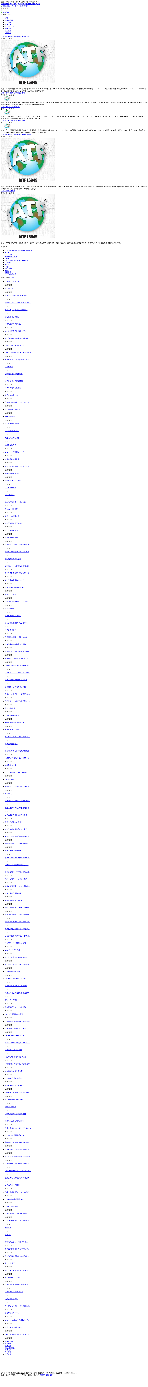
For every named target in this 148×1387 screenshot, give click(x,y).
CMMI (7, 258)
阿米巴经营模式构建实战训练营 (16, 680)
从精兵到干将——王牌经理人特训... (17, 673)
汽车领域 (8, 22)
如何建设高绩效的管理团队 (14, 722)
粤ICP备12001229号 (47, 1375)
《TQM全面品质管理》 (13, 971)
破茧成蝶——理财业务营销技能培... (17, 544)
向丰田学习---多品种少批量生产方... (17, 359)
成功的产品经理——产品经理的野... (17, 914)
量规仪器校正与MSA (12, 1313)
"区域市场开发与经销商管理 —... (16, 1035)
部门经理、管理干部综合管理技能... (17, 737)
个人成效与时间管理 (12, 509)
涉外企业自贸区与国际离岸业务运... (17, 858)
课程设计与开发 (10, 594)
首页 (6, 18)
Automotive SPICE (11, 257)
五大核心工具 (9, 252)
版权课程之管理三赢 (12, 281)
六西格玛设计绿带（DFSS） (15, 409)
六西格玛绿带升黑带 (12, 424)
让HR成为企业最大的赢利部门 (15, 1135)
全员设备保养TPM (11, 395)
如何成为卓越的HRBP (12, 1185)
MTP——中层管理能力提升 (14, 452)
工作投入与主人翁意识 (13, 480)
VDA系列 (8, 255)
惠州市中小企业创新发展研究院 (29, 4)
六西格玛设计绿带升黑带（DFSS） (17, 402)
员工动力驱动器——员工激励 (15, 502)
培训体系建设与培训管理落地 (15, 644)
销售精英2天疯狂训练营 (13, 1078)
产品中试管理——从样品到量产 (16, 879)
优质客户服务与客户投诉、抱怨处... (17, 936)
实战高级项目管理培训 (13, 616)
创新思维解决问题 (11, 537)
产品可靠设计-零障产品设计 (15, 345)
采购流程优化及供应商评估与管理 (17, 836)
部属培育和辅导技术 (12, 459)
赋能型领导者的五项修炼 (14, 523)
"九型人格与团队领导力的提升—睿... (18, 758)
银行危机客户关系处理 (13, 559)
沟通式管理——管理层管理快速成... (17, 1149)
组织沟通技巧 (9, 495)
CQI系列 (8, 262)
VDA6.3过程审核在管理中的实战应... (18, 1320)
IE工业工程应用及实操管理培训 (16, 957)
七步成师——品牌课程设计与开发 (17, 786)
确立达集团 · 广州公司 (9, 4)
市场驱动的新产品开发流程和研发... (17, 922)
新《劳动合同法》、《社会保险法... (17, 1220)
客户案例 (8, 31)
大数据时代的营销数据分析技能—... (17, 1043)
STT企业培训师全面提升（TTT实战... (18, 1156)
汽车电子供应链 (10, 274)
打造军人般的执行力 (12, 715)
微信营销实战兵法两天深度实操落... (17, 1092)
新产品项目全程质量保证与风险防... (17, 338)
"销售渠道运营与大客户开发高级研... (18, 1064)
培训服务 (8, 28)
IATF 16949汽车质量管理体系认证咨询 (18, 250)
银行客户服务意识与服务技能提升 (17, 552)
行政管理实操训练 (11, 1206)
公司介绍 (8, 33)
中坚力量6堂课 (10, 708)
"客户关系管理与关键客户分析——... (18, 1057)
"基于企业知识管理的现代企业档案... (18, 665)
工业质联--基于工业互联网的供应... (17, 295)
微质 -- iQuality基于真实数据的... (16, 310)
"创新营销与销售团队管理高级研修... (18, 1021)
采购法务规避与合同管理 (14, 822)
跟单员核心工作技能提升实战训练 (17, 651)
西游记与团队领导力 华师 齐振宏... (17, 1249)
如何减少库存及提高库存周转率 (16, 815)
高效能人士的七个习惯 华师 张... (16, 1242)
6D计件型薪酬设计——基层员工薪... (18, 1171)
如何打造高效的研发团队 (14, 900)
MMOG (7, 270)
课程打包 (8, 1228)
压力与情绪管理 (10, 488)
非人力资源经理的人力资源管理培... (17, 466)
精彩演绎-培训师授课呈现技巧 (15, 587)
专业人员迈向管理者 (12, 438)
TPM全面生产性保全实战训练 (15, 979)
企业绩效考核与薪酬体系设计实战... (17, 1164)
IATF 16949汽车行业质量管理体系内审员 (15, 36)
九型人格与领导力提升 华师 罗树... (17, 1270)
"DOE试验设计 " (11, 779)
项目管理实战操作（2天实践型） (16, 623)
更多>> (11, 278)
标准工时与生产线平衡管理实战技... (17, 993)
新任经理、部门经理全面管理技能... (17, 694)
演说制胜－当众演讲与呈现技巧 (16, 687)
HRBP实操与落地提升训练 (14, 1199)
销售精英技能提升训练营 (14, 1071)
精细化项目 (9, 20)
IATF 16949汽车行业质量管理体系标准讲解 (16, 134)
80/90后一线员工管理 (12, 950)
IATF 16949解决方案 (8, 191)
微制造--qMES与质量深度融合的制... (18, 303)
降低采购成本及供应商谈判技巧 (16, 829)
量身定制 (8, 1235)
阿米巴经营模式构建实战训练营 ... (17, 1256)
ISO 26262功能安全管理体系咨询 (16, 260)
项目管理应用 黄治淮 (12, 1277)
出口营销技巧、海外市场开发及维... (17, 872)
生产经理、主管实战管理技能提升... (17, 964)
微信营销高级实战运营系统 (14, 1085)
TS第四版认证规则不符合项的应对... (18, 1334)
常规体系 (8, 24)
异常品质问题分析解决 (13, 324)
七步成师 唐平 (10, 1263)
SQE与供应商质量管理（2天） (15, 331)
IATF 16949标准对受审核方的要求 (13, 93)
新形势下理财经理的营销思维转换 (17, 573)
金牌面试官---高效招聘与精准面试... (17, 1178)
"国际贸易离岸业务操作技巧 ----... (16, 865)
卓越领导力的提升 (11, 744)
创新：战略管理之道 (12, 516)
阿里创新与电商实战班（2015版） (17, 637)
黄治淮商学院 (9, 26)
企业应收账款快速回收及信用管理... (17, 808)
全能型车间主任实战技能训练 (15, 1007)
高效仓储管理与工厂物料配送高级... (17, 843)
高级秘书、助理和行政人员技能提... (17, 1142)
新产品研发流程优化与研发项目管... (17, 929)
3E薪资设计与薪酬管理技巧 (14, 1099)
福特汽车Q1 (9, 268)
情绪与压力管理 (10, 765)
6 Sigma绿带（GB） (12, 431)
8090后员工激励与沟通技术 (14, 1121)
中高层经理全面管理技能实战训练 (17, 751)
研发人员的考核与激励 (13, 893)
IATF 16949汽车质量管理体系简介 (13, 120)
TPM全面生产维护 (11, 1000)
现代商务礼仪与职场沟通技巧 (15, 943)
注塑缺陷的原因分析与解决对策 (16, 986)
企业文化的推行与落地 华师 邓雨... (17, 1284)
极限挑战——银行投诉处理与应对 (17, 566)
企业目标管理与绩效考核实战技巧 (17, 1213)
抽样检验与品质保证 (12, 317)
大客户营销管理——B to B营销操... (17, 886)
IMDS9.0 (8, 272)
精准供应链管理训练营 (13, 850)
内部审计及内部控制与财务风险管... (17, 801)
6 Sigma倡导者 (10, 416)
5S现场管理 (9, 367)
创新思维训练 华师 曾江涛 (14, 1292)
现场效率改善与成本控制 (14, 374)
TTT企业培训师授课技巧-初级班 (16, 772)
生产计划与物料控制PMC (14, 381)
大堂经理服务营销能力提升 (14, 580)
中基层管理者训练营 (12, 473)
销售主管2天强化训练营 (13, 1050)
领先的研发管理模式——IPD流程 (16, 601)
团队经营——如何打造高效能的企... (17, 701)
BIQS (7, 266)
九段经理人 (9, 794)
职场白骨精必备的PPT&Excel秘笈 (17, 1192)
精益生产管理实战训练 (13, 388)
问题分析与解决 (10, 630)
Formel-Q (8, 264)
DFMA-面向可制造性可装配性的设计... (18, 352)
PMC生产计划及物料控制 (14, 1014)
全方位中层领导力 (11, 530)
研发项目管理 (9, 609)
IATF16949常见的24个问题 (10, 107)
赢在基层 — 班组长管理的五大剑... (17, 658)
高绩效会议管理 (10, 1107)
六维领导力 (9, 288)
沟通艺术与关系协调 (12, 729)
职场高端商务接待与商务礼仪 (15, 1114)
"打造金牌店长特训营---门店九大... (17, 1028)
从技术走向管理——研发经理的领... (17, 907)
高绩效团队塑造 (10, 445)
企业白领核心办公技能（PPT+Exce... (18, 1128)
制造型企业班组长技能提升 (14, 1327)
